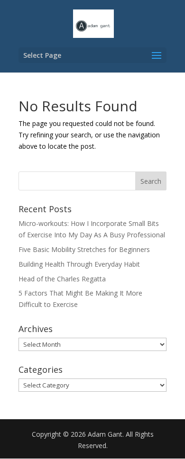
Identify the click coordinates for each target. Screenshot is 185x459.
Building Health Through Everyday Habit (79, 264)
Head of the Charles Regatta (62, 278)
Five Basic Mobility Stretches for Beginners (84, 249)
